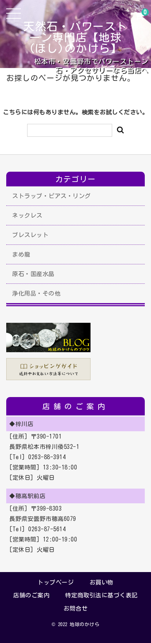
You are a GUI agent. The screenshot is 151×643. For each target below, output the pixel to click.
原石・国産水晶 (33, 274)
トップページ (55, 582)
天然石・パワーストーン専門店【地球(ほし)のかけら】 (75, 37)
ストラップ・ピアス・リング (51, 196)
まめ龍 (21, 254)
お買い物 (101, 582)
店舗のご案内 (31, 595)
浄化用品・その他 (36, 293)
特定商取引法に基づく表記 (101, 595)
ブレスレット (30, 235)
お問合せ (75, 608)
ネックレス (27, 215)
